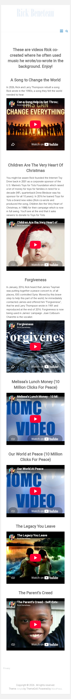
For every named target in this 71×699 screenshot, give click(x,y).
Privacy (6, 668)
